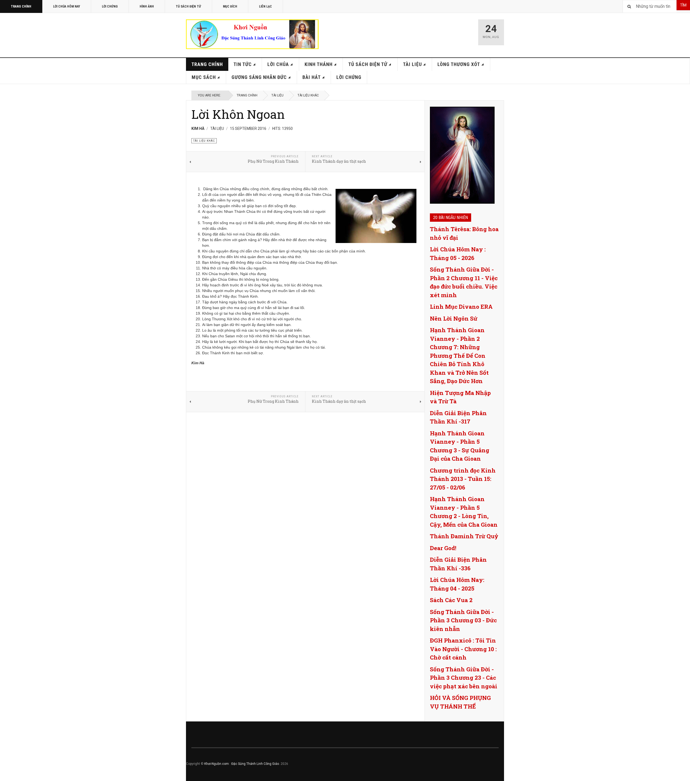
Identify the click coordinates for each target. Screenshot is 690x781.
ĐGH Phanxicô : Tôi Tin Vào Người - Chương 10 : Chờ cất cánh (463, 649)
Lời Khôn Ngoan (238, 114)
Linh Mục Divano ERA (461, 306)
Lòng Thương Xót (458, 64)
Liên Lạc (265, 6)
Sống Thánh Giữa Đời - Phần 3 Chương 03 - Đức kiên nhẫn (463, 620)
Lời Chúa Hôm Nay (66, 6)
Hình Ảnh (147, 6)
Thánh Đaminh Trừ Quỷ (464, 536)
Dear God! (443, 548)
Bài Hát (311, 77)
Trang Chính (21, 6)
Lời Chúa (278, 64)
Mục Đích (230, 6)
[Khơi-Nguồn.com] (252, 34)
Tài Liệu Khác (308, 95)
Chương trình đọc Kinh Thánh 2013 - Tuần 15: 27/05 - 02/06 (463, 479)
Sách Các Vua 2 (451, 600)
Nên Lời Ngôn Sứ (453, 318)
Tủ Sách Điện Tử (188, 6)
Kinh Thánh (319, 64)
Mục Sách (204, 77)
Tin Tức (242, 64)
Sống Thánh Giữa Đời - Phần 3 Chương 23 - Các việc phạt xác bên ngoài (463, 677)
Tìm (683, 5)
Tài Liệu (412, 64)
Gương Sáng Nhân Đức (259, 77)
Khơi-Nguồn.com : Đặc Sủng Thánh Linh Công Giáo (241, 764)
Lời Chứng (110, 6)
